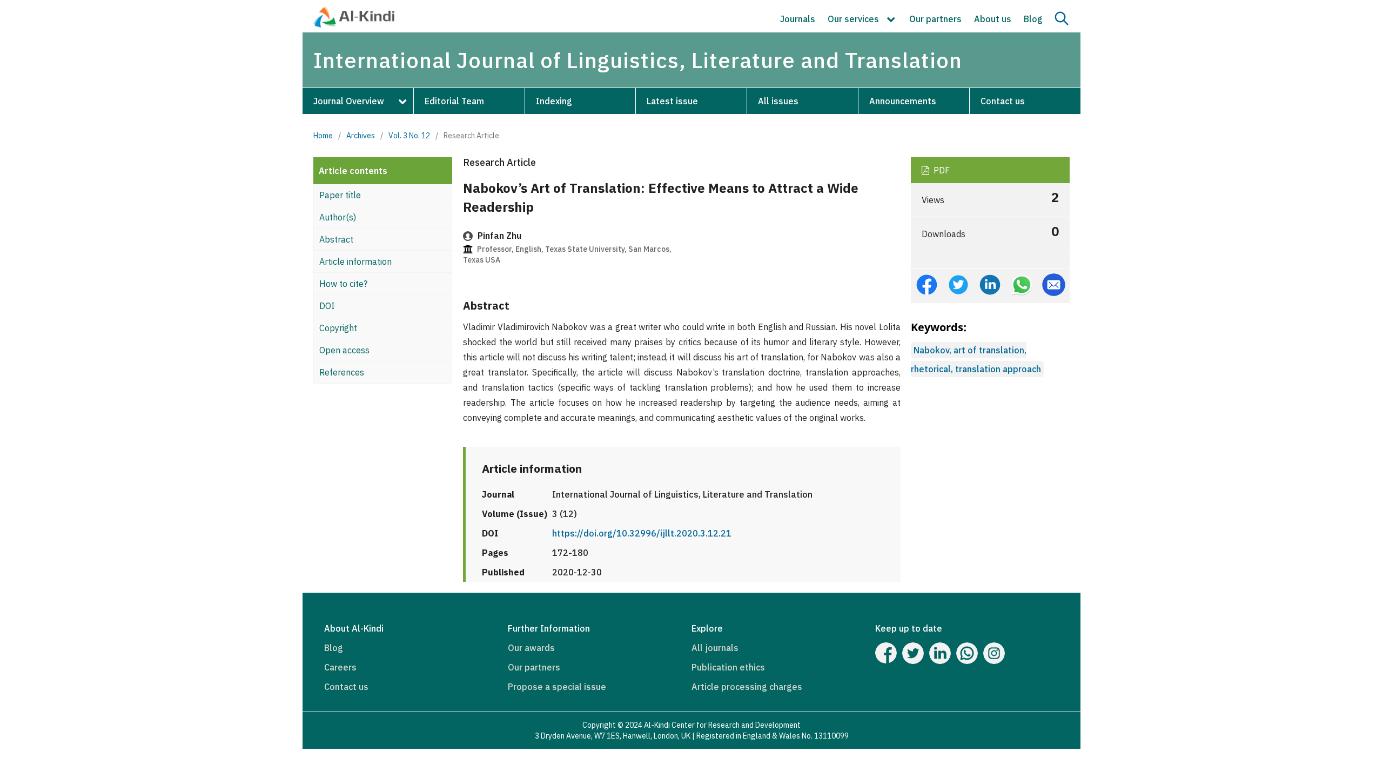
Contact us (1003, 101)
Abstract (336, 239)
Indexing (554, 101)
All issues (778, 101)
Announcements (902, 101)
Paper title (340, 195)
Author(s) (337, 217)
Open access (344, 350)
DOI (326, 305)
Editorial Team (454, 101)
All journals (715, 647)
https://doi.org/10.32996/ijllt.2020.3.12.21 (641, 533)
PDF (940, 170)
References (341, 372)
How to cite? (343, 283)
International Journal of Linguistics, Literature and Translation (637, 60)
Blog (1033, 19)
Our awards (531, 647)
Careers (340, 667)
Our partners (935, 19)
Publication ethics (728, 667)
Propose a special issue (557, 686)
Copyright (338, 328)
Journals (797, 19)
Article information (355, 261)
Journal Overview (348, 101)
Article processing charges (747, 686)
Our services (854, 19)
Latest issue (672, 101)
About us (992, 19)
